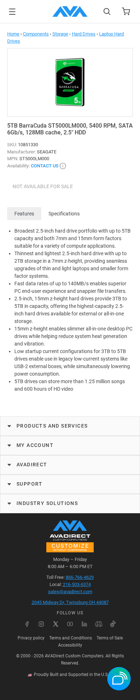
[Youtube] (70, 624)
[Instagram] (41, 624)
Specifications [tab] (64, 213)
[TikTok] (113, 624)
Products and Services (52, 426)
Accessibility (70, 645)
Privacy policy (31, 638)
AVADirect (32, 464)
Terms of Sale (110, 638)
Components (36, 34)
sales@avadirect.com (70, 591)
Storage (60, 34)
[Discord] (99, 624)
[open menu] (12, 11)
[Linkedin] (84, 624)
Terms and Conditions (70, 638)
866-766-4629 (80, 577)
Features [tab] (24, 213)
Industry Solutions (47, 503)
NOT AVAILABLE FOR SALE (43, 186)
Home (13, 34)
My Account (35, 445)
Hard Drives (83, 34)
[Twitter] (55, 624)
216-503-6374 (77, 584)
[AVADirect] (70, 11)
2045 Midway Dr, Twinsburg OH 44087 (70, 602)
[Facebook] (27, 624)
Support (30, 484)
